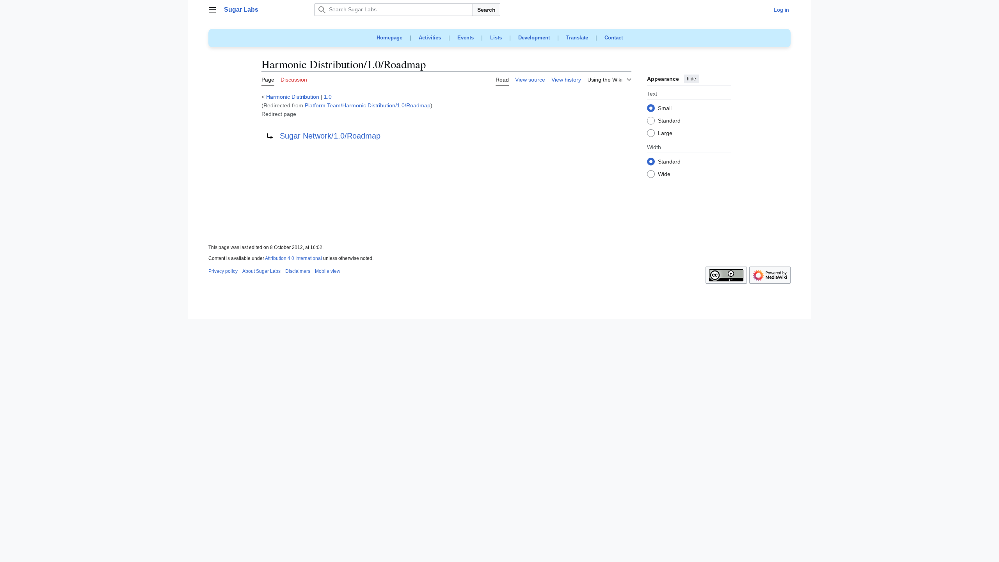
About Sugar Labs (261, 271)
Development (534, 38)
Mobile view (327, 271)
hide (691, 79)
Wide (664, 174)
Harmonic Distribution (292, 97)
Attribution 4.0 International (293, 258)
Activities (430, 38)
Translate (577, 38)
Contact (613, 38)
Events (465, 38)
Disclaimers (297, 271)
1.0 (328, 97)
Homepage (389, 38)
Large (665, 133)
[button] (212, 10)
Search (486, 10)
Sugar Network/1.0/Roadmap (330, 136)
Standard (669, 121)
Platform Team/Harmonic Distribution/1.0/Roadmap (367, 105)
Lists (496, 38)
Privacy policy (223, 271)
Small (665, 108)
